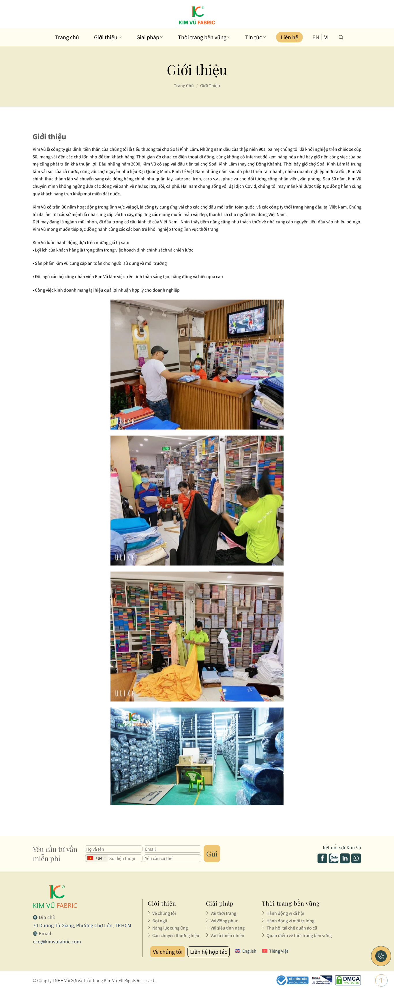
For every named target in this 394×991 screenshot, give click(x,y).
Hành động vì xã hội (285, 913)
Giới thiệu (105, 37)
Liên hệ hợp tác (208, 951)
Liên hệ (289, 37)
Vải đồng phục (224, 920)
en (315, 37)
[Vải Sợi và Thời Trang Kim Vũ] (197, 15)
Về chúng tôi (164, 913)
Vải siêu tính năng (228, 928)
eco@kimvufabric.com (57, 941)
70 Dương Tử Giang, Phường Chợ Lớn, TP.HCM (82, 925)
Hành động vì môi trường (290, 920)
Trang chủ (67, 37)
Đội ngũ (159, 920)
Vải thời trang (223, 913)
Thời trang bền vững (202, 37)
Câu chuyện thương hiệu (175, 935)
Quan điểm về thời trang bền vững (299, 935)
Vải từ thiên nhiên (227, 935)
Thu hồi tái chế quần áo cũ (292, 928)
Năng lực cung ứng (170, 928)
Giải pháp (147, 37)
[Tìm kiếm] (341, 37)
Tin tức (253, 37)
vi (326, 37)
